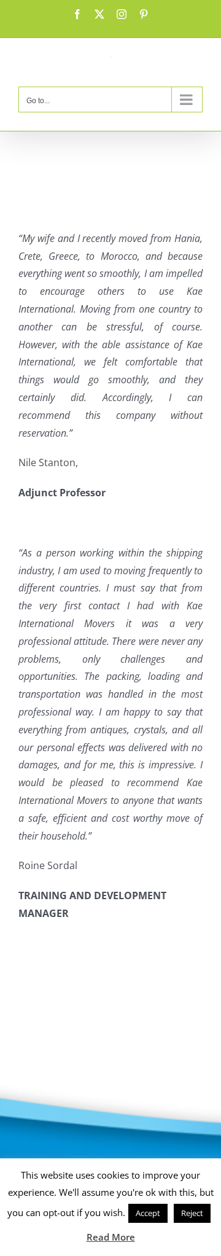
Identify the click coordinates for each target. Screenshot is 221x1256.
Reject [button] (192, 1213)
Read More (111, 1237)
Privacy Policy (49, 1017)
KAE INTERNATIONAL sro (55, 1069)
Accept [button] (148, 1213)
